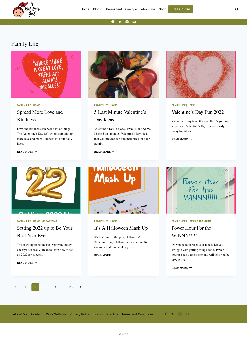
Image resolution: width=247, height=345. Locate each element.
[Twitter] (120, 22)
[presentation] (46, 74)
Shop (162, 9)
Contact (36, 314)
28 (71, 287)
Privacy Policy (80, 314)
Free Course (180, 9)
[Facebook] (113, 22)
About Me (148, 9)
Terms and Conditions (138, 314)
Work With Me (56, 314)
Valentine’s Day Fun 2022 (198, 111)
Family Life (24, 105)
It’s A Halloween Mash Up (121, 227)
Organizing (49, 221)
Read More (27, 152)
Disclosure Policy (105, 314)
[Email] (134, 22)
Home (85, 9)
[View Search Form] (237, 9)
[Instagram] (127, 22)
